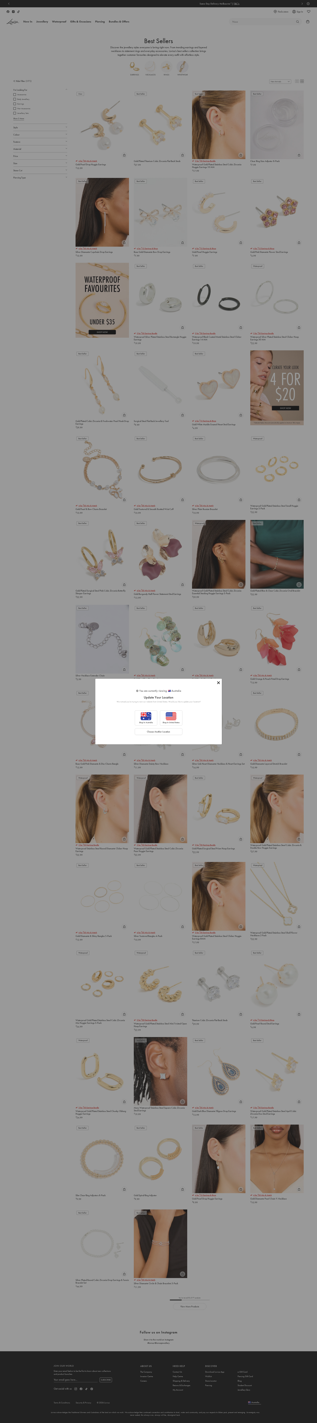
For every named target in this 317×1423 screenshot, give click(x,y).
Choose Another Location (158, 731)
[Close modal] (218, 683)
